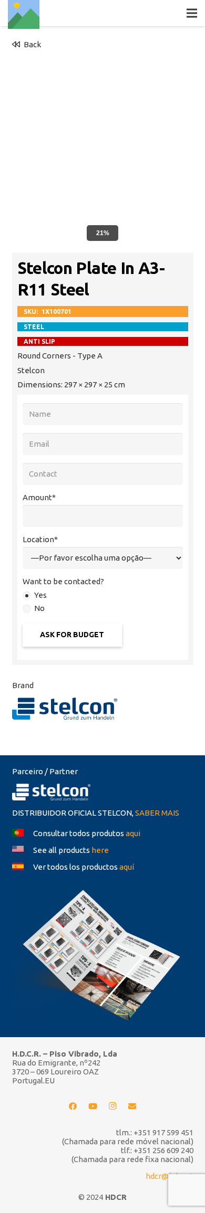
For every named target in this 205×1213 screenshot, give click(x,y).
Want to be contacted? (63, 581)
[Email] (132, 1106)
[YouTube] (93, 1106)
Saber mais (157, 812)
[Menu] (191, 13)
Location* (40, 539)
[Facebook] (73, 1106)
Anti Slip (39, 341)
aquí (126, 866)
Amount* (39, 497)
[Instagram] (112, 1106)
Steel (34, 326)
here (100, 850)
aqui (133, 833)
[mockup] (102, 954)
